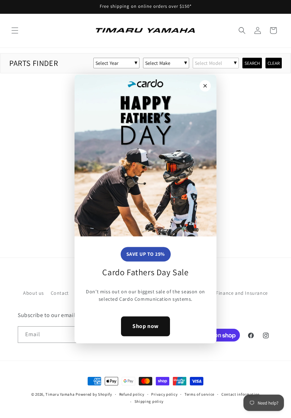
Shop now (145, 326)
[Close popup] (205, 85)
